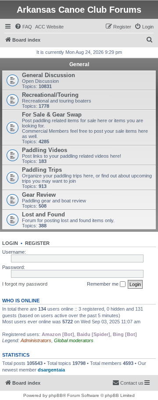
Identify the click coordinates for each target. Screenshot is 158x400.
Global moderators (73, 340)
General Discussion (48, 75)
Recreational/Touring (50, 95)
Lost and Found (43, 214)
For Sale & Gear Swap (52, 114)
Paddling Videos (44, 150)
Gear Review (39, 194)
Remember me (103, 284)
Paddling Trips (42, 169)
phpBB (56, 395)
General (79, 64)
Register (37, 243)
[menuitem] (23, 26)
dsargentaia (51, 369)
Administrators (36, 340)
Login (10, 243)
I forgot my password (24, 284)
